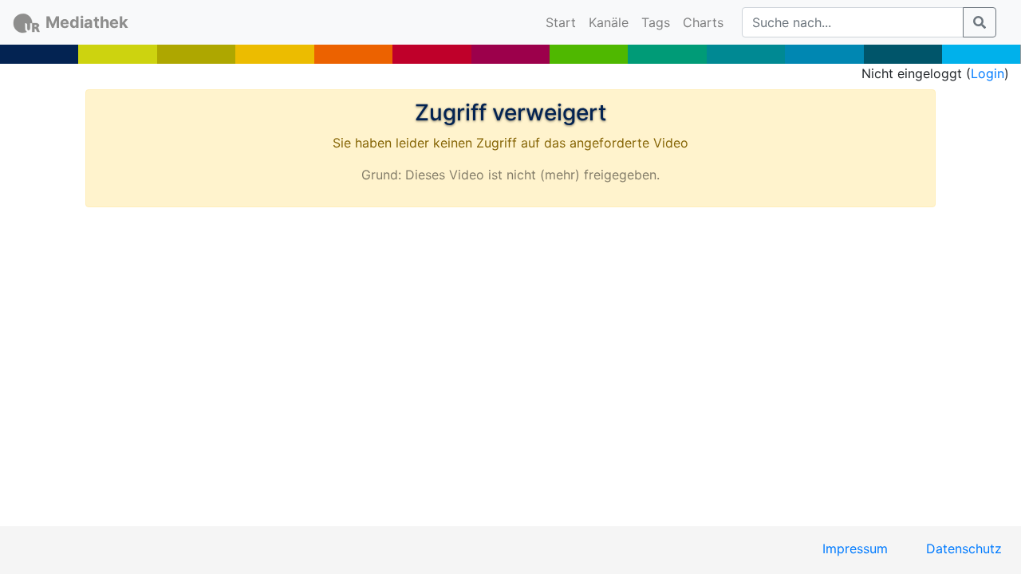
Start (564, 22)
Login (987, 73)
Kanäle (609, 22)
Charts (703, 22)
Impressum (855, 548)
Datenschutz (964, 548)
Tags (655, 22)
